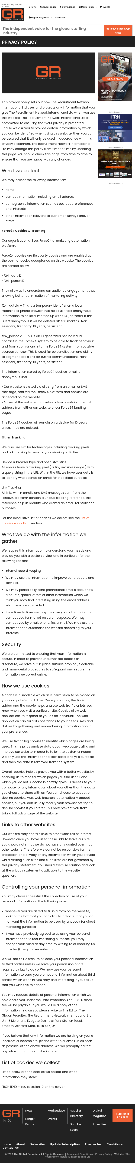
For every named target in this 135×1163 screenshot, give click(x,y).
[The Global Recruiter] (12, 14)
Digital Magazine (99, 1113)
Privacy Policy (103, 1154)
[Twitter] (9, 1120)
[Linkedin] (4, 1120)
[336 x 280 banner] (115, 128)
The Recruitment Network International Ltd (87, 1155)
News (29, 1110)
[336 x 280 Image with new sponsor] (115, 163)
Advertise (99, 1124)
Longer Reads (30, 1121)
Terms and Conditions (80, 1154)
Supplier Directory (76, 1113)
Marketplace (56, 1110)
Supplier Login (75, 1127)
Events (52, 1119)
